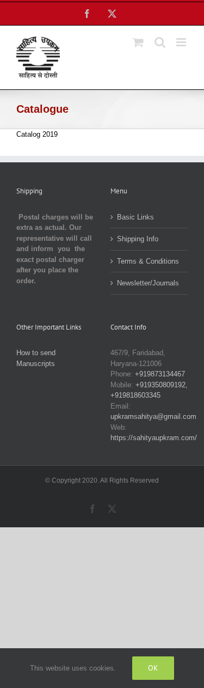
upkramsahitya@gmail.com (153, 416)
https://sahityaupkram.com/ (153, 438)
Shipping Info (137, 239)
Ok (153, 668)
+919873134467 (160, 374)
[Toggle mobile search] (159, 42)
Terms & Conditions (148, 261)
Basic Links (135, 217)
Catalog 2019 (37, 134)
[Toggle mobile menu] (182, 42)
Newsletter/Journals (148, 283)
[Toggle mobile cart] (138, 42)
